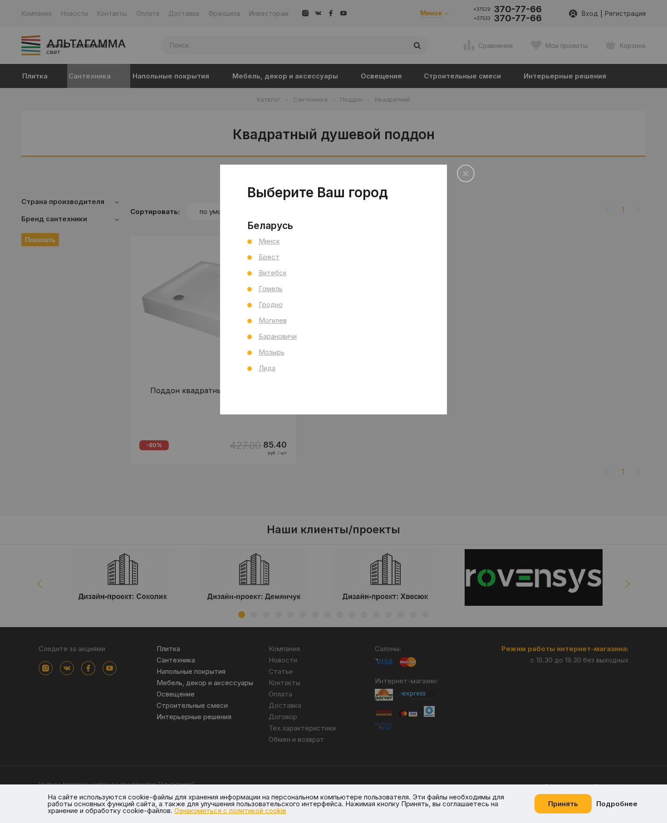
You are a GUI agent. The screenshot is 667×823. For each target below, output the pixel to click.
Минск (269, 241)
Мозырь (271, 352)
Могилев (273, 320)
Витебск (273, 272)
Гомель (271, 288)
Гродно (271, 304)
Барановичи (278, 336)
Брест (269, 257)
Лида (267, 368)
